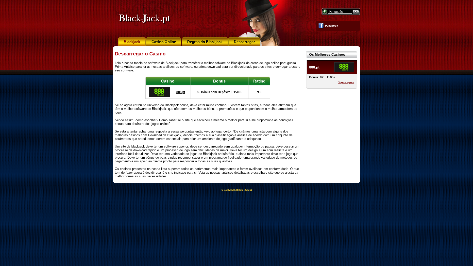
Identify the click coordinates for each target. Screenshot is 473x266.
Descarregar (244, 42)
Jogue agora (346, 82)
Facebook (331, 25)
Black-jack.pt (244, 189)
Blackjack (132, 42)
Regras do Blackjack (204, 42)
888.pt (180, 92)
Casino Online (164, 42)
